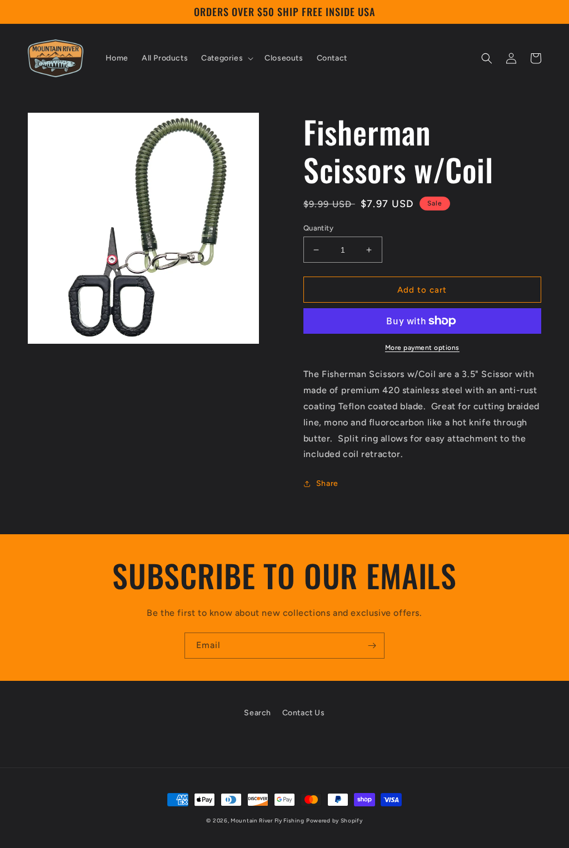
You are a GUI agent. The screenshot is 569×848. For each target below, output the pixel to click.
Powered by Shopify (334, 820)
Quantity (318, 228)
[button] (226, 58)
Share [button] (327, 483)
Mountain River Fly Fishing (267, 820)
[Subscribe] (372, 646)
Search (257, 712)
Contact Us (303, 712)
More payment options (422, 348)
